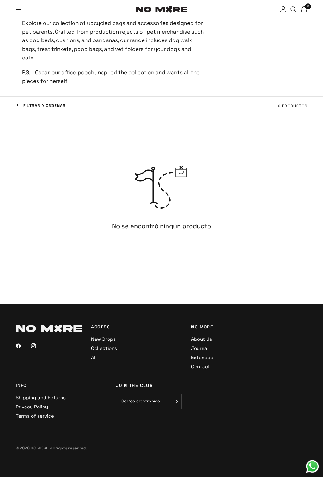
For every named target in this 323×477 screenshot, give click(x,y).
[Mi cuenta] (283, 9)
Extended (202, 357)
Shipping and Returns (41, 397)
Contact (200, 367)
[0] (302, 9)
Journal (199, 348)
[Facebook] (23, 346)
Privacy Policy (32, 407)
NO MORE (202, 327)
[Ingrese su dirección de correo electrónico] (175, 401)
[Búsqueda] (293, 9)
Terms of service (35, 416)
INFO (21, 385)
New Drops (103, 339)
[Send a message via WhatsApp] (312, 466)
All (94, 357)
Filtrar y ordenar (44, 105)
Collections (104, 348)
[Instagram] (38, 346)
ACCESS (100, 327)
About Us (201, 339)
